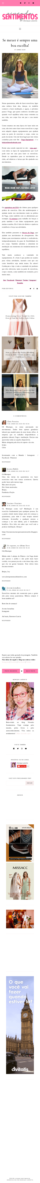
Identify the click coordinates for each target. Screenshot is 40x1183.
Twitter (25, 280)
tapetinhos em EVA (12, 207)
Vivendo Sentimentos (22, 1178)
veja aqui (33, 148)
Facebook (10, 280)
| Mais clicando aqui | (23, 733)
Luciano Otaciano (14, 503)
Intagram (32, 280)
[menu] (3, 3)
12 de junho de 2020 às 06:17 (18, 590)
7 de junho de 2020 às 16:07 (18, 471)
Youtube (20, 283)
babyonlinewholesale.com (11, 142)
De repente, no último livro (18, 546)
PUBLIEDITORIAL (8, 288)
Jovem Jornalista (13, 588)
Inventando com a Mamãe (13, 455)
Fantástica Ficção (8, 492)
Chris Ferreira (13, 421)
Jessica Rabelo (12, 469)
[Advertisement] (20, 952)
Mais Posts (30, 671)
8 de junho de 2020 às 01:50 (18, 506)
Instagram (31, 455)
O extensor (13, 219)
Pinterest (19, 280)
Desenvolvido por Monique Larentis (20, 1180)
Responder (6, 462)
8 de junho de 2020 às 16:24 (18, 548)
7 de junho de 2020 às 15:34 (18, 424)
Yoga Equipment (27, 140)
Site (4, 280)
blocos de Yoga (28, 233)
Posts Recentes (11, 671)
